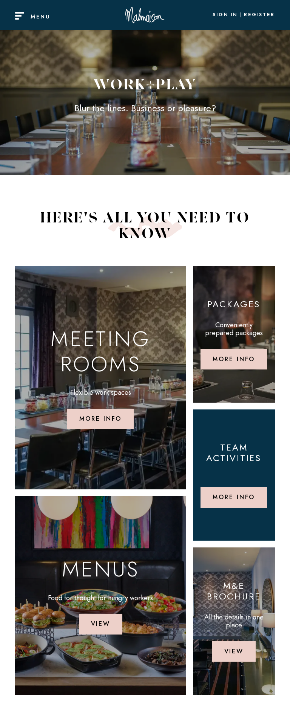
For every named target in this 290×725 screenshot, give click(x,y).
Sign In (225, 15)
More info (100, 418)
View (101, 623)
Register (259, 15)
